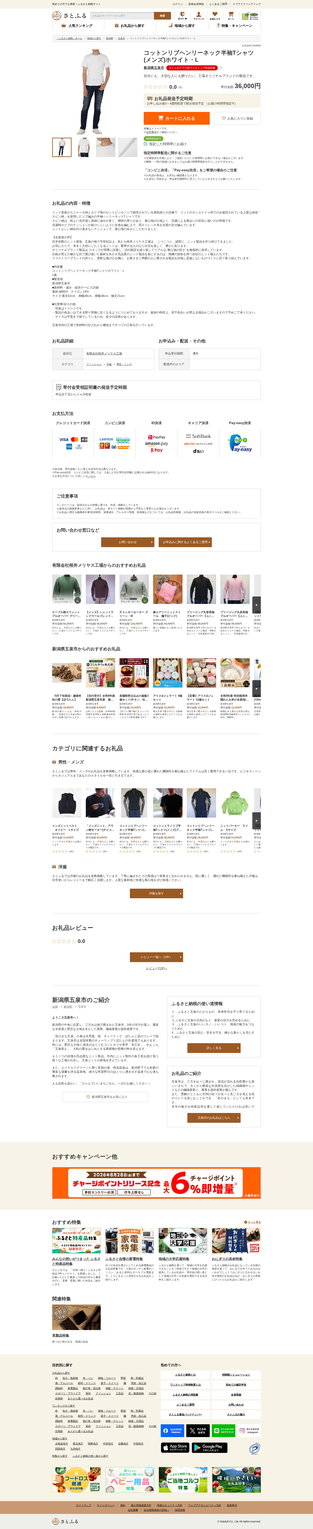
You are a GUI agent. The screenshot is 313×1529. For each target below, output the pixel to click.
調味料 (59, 1388)
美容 (88, 1393)
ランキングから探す (63, 1405)
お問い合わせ (128, 542)
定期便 (59, 1398)
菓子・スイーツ (110, 1383)
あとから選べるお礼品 (80, 1398)
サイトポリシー (106, 1505)
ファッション (94, 364)
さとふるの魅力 (236, 1414)
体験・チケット (114, 1388)
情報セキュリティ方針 (169, 1505)
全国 (55, 1006)
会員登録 (236, 1394)
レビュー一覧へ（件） (156, 957)
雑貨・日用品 (136, 1388)
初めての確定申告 (236, 1384)
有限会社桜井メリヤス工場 (104, 353)
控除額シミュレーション (236, 1374)
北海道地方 (61, 1443)
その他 (152, 1393)
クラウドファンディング (247, 4)
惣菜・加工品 (138, 1383)
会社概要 (133, 1510)
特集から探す (59, 1456)
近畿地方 (123, 1443)
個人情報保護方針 (141, 1505)
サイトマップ (83, 1505)
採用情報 (180, 1510)
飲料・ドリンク (87, 1383)
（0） (180, 87)
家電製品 (73, 1388)
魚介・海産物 (70, 1378)
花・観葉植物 (136, 1393)
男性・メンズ (124, 364)
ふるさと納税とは (185, 1374)
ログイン (178, 4)
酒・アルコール (64, 1383)
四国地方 (60, 1448)
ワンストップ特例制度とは (185, 1384)
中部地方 (108, 1443)
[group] (94, 91)
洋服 (109, 364)
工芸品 (119, 1393)
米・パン (88, 1378)
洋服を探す (156, 893)
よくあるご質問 (218, 4)
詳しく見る (214, 1048)
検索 (162, 15)
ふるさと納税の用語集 (185, 1394)
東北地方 (78, 1443)
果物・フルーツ (107, 1378)
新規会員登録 (196, 4)
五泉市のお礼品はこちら (214, 1117)
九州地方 (75, 1448)
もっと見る (254, 1222)
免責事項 (232, 1505)
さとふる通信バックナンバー (185, 1414)
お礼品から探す (61, 1373)
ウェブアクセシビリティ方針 (204, 1505)
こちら (92, 476)
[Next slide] (256, 605)
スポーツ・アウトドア (68, 1393)
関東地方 (93, 1443)
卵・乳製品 (137, 1378)
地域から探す (59, 1438)
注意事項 (151, 132)
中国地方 (138, 1443)
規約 (122, 1505)
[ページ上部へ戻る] (298, 1501)
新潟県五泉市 (154, 68)
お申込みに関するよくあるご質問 (185, 542)
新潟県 (68, 1006)
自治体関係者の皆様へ (156, 1510)
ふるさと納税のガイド (183, 15)
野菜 (123, 1378)
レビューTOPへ (156, 968)
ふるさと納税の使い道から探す (90, 1456)
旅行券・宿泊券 (92, 1388)
